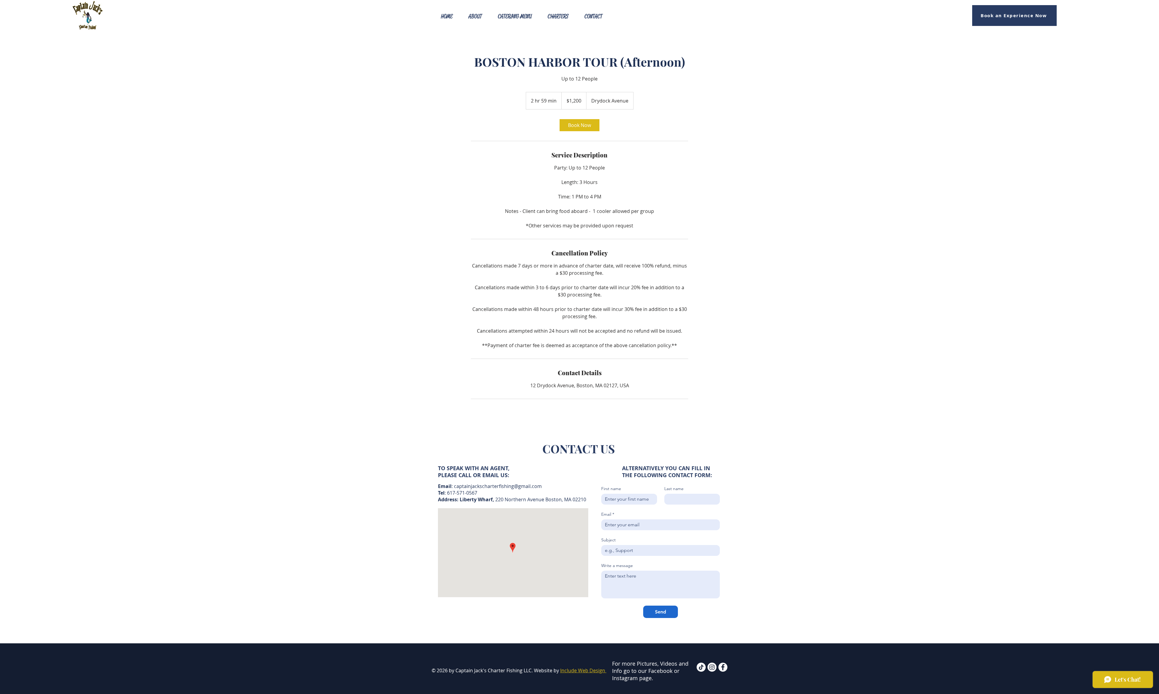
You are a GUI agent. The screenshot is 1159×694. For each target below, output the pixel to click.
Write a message (617, 565)
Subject (608, 540)
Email (607, 514)
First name (611, 488)
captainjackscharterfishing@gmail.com (498, 486)
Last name (674, 488)
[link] (579, 125)
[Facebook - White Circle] (722, 667)
